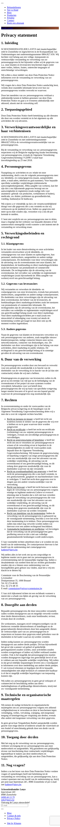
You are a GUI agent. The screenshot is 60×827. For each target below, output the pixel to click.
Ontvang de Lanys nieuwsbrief (15, 802)
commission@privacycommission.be (25, 588)
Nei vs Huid (12, 10)
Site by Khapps (14, 823)
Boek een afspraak (15, 23)
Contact (10, 20)
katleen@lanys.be (9, 549)
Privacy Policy (13, 818)
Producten (11, 15)
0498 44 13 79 (8, 797)
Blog (9, 12)
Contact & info (14, 815)
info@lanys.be (7, 800)
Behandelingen (14, 7)
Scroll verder (7, 28)
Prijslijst (10, 18)
